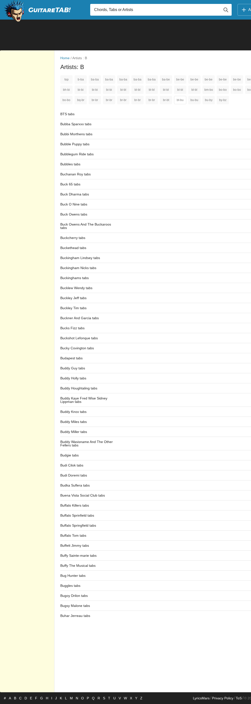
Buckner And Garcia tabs (79, 318)
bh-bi (66, 89)
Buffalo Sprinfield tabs (77, 515)
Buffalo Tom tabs (73, 535)
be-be (180, 79)
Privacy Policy (222, 698)
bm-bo (208, 89)
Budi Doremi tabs (73, 475)
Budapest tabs (71, 358)
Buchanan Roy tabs (75, 174)
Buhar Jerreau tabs (75, 616)
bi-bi (81, 89)
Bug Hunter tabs (73, 576)
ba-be (166, 79)
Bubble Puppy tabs (74, 144)
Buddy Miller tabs (73, 432)
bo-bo (223, 89)
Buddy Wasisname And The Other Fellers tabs (86, 443)
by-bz (222, 100)
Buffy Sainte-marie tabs (78, 555)
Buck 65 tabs (70, 184)
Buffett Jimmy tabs (74, 545)
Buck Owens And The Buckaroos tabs (85, 226)
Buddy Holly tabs (73, 378)
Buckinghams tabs (74, 278)
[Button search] (226, 10)
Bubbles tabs (70, 164)
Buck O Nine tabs (73, 204)
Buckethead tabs (73, 248)
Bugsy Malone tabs (75, 606)
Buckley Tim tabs (73, 308)
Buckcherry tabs (72, 238)
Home (65, 58)
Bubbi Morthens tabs (76, 134)
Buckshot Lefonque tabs (79, 338)
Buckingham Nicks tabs (78, 268)
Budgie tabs (69, 455)
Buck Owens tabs (73, 214)
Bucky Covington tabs (77, 348)
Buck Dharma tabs (74, 194)
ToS (239, 698)
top (66, 79)
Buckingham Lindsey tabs (80, 258)
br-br (95, 100)
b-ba (81, 79)
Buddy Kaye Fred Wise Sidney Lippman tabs (83, 400)
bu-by (209, 100)
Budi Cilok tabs (71, 465)
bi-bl (123, 89)
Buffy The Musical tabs (78, 566)
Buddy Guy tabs (72, 368)
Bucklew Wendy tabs (76, 288)
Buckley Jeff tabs (73, 298)
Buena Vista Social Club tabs (82, 495)
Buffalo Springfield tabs (78, 525)
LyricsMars (201, 698)
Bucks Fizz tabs (72, 328)
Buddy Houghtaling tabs (78, 388)
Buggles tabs (70, 586)
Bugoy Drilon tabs (74, 596)
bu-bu (194, 100)
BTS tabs (67, 114)
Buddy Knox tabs (73, 412)
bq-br (80, 100)
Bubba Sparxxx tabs (75, 124)
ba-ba (95, 79)
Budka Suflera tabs (75, 485)
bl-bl (137, 89)
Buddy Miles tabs (73, 422)
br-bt (166, 100)
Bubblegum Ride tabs (77, 154)
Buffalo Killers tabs (74, 505)
